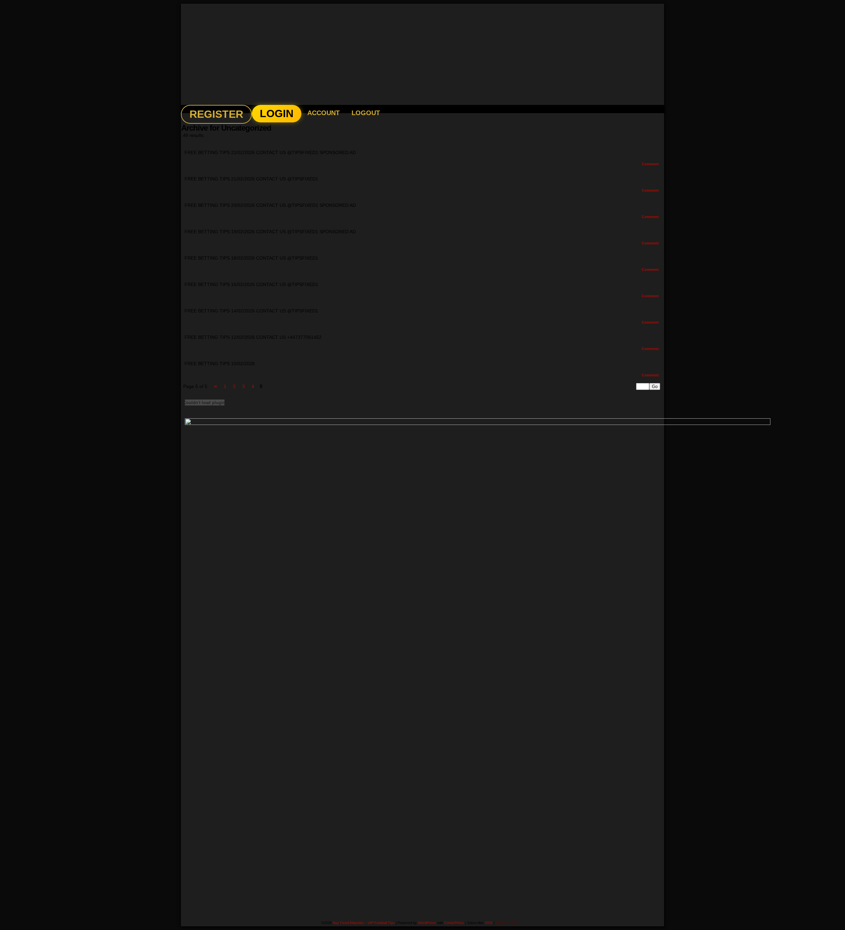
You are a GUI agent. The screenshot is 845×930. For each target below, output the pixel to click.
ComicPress (454, 923)
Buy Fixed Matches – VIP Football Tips (428, 54)
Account (323, 112)
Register (216, 114)
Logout (366, 112)
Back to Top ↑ (506, 923)
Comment (651, 164)
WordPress (427, 923)
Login (276, 113)
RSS (488, 923)
